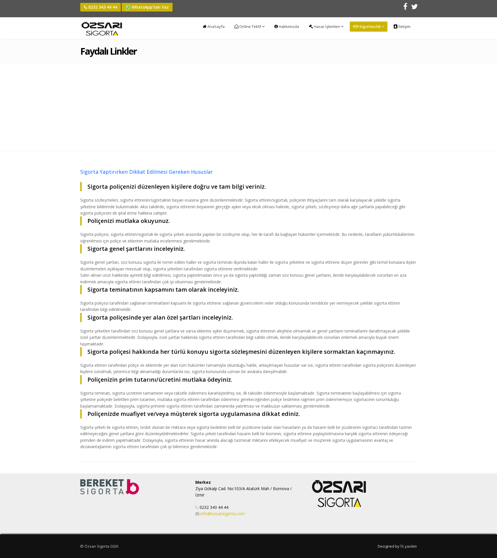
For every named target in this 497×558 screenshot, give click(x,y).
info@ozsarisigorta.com (222, 513)
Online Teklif (250, 26)
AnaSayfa (216, 26)
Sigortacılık (369, 26)
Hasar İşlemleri (327, 26)
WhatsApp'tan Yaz (150, 7)
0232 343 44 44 (102, 7)
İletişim (403, 26)
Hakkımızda (288, 26)
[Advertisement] (248, 108)
